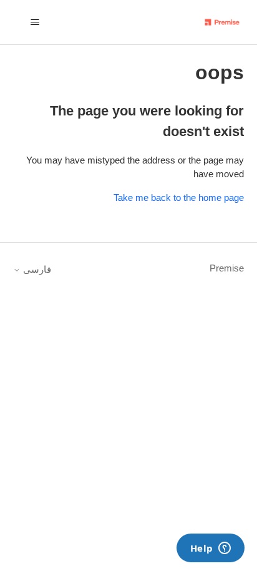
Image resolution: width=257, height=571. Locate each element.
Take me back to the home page (179, 197)
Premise (227, 268)
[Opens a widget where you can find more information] (210, 549)
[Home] (222, 22)
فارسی (36, 269)
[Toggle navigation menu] (35, 22)
